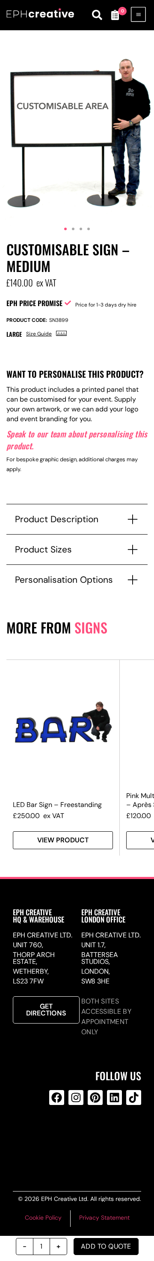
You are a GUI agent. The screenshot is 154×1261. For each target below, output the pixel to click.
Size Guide (39, 333)
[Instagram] (75, 1097)
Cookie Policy (43, 1217)
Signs (90, 627)
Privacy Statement (104, 1217)
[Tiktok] (133, 1097)
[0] (114, 15)
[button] (65, 229)
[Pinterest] (95, 1097)
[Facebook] (56, 1097)
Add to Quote (106, 1246)
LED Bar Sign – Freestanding (57, 804)
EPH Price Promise (34, 303)
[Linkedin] (114, 1097)
